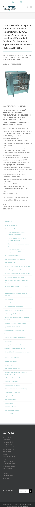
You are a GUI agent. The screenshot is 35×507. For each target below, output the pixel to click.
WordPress (25, 506)
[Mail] (9, 490)
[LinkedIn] (3, 490)
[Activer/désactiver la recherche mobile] (28, 7)
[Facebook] (6, 490)
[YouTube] (11, 490)
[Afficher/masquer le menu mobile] (31, 7)
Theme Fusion (27, 504)
